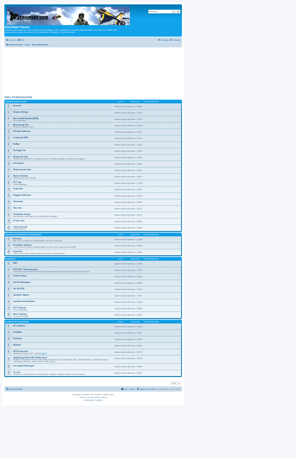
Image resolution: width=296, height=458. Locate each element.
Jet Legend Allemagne (23, 366)
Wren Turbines (20, 314)
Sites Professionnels (18, 97)
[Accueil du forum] (68, 15)
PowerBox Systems (22, 245)
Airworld (17, 105)
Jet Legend (18, 163)
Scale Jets (18, 188)
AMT (15, 263)
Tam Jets (17, 208)
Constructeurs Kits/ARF (16, 101)
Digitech (17, 345)
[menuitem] (21, 40)
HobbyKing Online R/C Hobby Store (30, 357)
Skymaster (18, 201)
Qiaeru (104, 397)
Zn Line (16, 372)
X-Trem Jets (18, 220)
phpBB (86, 394)
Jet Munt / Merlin (21, 295)
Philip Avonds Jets (22, 169)
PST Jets (17, 182)
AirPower (17, 338)
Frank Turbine (19, 276)
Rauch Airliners (20, 176)
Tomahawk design (21, 214)
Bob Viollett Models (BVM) (25, 118)
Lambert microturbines (24, 301)
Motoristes (10, 259)
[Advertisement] (93, 71)
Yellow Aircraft (20, 227)
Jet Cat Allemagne (21, 282)
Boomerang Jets (21, 125)
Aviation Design (20, 112)
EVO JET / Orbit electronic (25, 269)
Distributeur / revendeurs (17, 322)
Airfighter (17, 332)
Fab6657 (43, 353)
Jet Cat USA (18, 288)
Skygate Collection (22, 195)
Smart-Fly (17, 251)
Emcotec (17, 238)
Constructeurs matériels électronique (23, 234)
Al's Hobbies (19, 326)
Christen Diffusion (21, 131)
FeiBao (16, 144)
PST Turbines (19, 308)
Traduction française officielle (89, 397)
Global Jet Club (20, 157)
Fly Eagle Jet (19, 150)
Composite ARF (20, 137)
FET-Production (20, 351)
